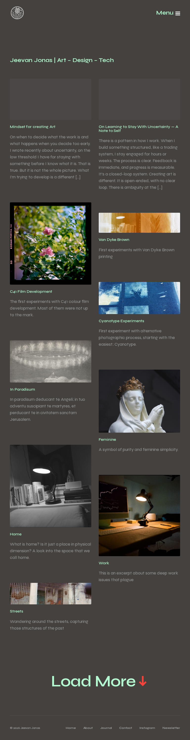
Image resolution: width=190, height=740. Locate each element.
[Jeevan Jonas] (17, 13)
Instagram (147, 728)
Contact (125, 728)
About (88, 728)
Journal (106, 728)
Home (71, 728)
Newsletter (171, 728)
